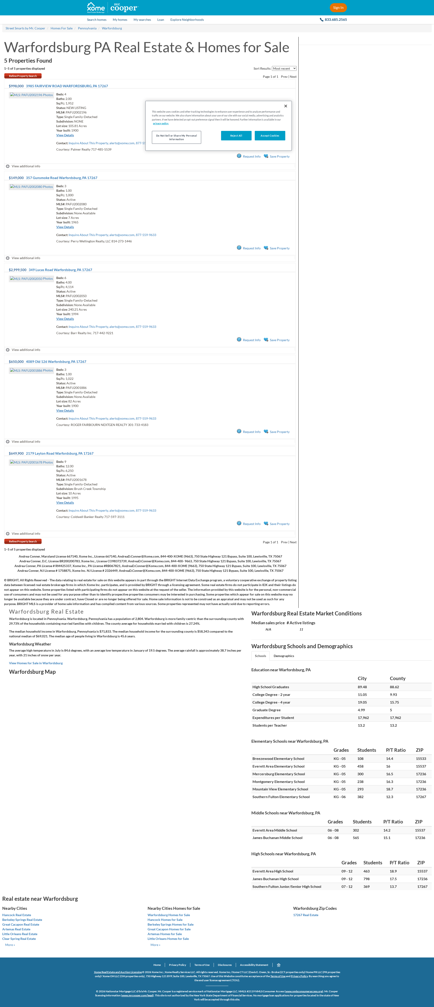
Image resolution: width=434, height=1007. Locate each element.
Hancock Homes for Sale (165, 920)
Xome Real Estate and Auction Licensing (118, 972)
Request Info (252, 156)
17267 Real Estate (305, 915)
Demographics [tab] (284, 656)
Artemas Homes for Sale (165, 934)
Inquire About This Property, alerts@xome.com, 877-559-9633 (112, 143)
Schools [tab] (260, 656)
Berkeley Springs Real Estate (22, 920)
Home (157, 965)
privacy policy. (161, 123)
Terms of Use (202, 965)
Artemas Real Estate (16, 929)
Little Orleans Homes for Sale (168, 939)
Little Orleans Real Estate (19, 934)
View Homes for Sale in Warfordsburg (36, 663)
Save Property (280, 156)
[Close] (286, 106)
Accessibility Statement (254, 965)
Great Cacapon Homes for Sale (169, 929)
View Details (65, 135)
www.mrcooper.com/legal (137, 995)
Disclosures (225, 965)
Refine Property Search (23, 76)
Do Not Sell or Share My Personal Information (176, 137)
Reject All (236, 135)
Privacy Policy (177, 965)
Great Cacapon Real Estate (20, 924)
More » (10, 945)
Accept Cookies (270, 135)
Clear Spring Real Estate (19, 939)
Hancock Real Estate (16, 915)
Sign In (338, 7)
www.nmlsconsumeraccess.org (303, 991)
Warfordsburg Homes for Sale (169, 915)
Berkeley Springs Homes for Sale (170, 924)
